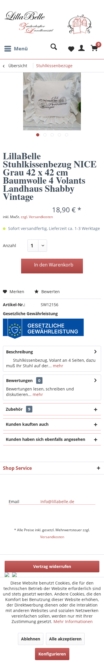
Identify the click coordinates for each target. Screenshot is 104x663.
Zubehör (18, 409)
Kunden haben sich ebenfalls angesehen (45, 439)
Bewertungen (19, 380)
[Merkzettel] (66, 48)
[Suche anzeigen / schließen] (52, 48)
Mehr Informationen (73, 621)
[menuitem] (15, 48)
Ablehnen (30, 639)
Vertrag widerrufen (52, 566)
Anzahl (9, 245)
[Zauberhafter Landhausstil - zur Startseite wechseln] (48, 26)
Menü (21, 48)
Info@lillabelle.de (57, 501)
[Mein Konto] (80, 48)
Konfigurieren (52, 654)
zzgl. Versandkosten (37, 216)
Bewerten (50, 291)
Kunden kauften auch (27, 424)
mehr (57, 365)
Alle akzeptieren (65, 639)
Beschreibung (19, 352)
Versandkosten (52, 536)
